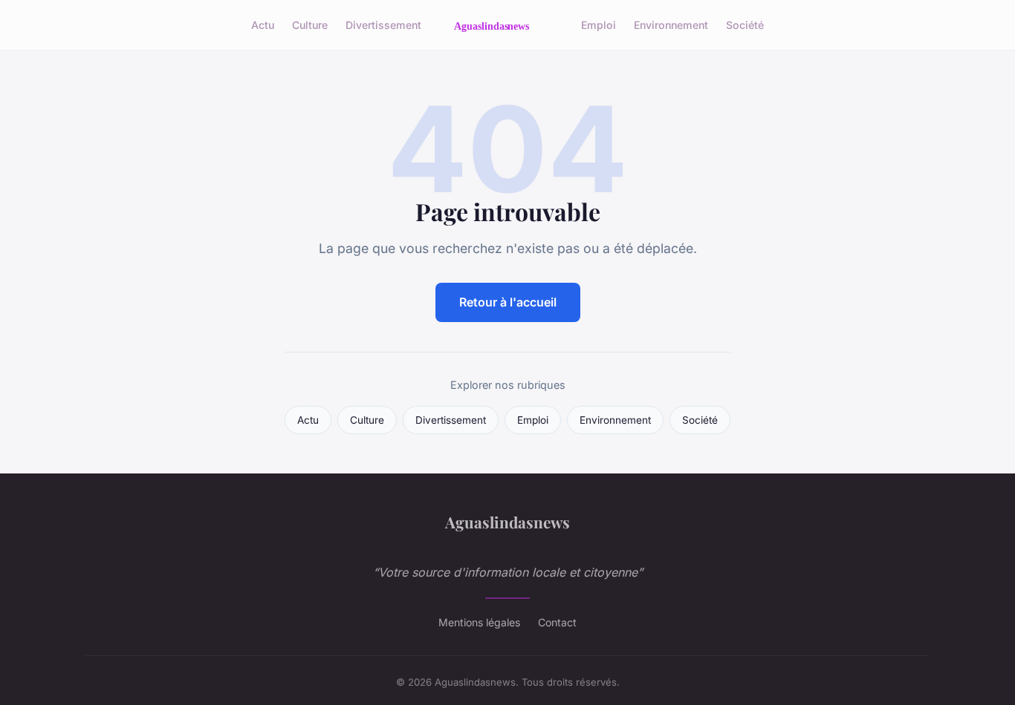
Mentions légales (479, 622)
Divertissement (383, 25)
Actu (262, 25)
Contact (557, 622)
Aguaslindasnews (507, 521)
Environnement (671, 25)
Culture (310, 25)
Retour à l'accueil (508, 302)
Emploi (598, 25)
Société (745, 25)
